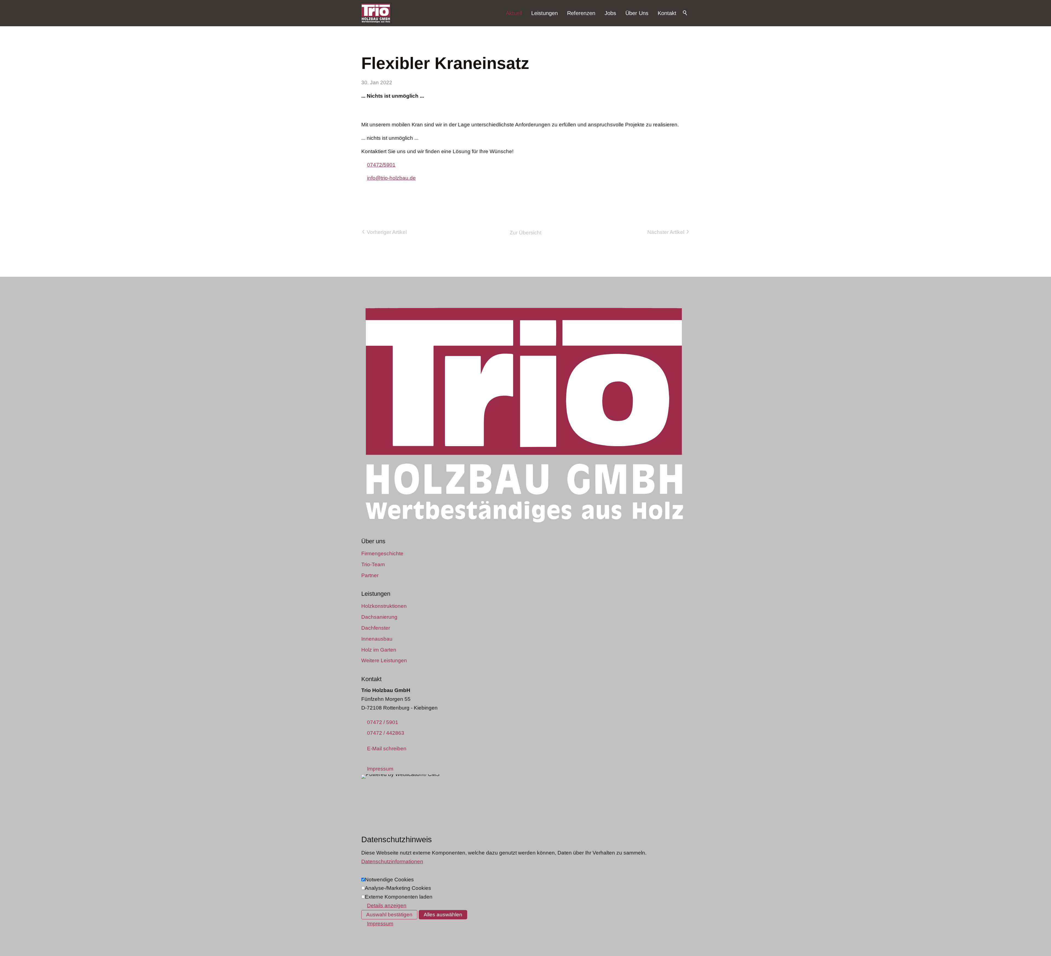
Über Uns (636, 13)
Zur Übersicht (525, 233)
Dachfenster (375, 628)
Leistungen (544, 13)
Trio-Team (373, 564)
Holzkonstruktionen (384, 606)
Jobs (610, 13)
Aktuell (514, 13)
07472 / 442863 (385, 733)
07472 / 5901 (382, 722)
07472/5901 (381, 165)
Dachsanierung (379, 617)
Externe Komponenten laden (398, 897)
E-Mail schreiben (386, 748)
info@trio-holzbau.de (391, 178)
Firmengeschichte (382, 553)
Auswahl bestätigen (389, 914)
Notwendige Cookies (389, 879)
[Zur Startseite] (376, 13)
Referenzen (581, 13)
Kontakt (667, 13)
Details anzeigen (386, 905)
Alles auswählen (443, 914)
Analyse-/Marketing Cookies (398, 888)
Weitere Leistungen (384, 660)
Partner (370, 575)
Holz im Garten (378, 650)
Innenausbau (376, 639)
